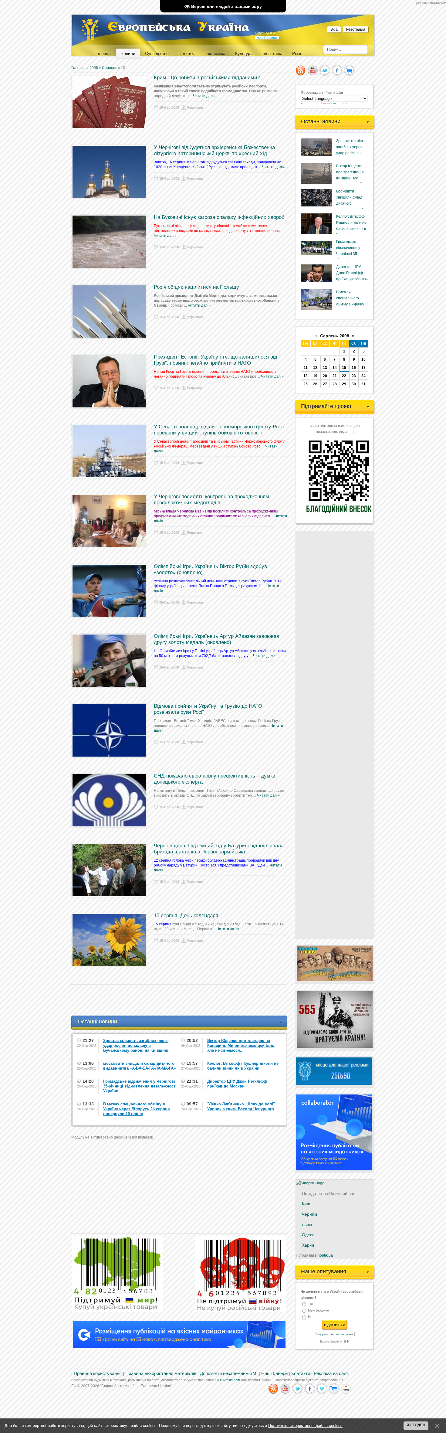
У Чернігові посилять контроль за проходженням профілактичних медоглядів (211, 499)
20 (325, 376)
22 (344, 376)
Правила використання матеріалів (160, 1373)
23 (354, 376)
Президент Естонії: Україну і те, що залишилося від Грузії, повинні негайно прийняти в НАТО (215, 360)
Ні (309, 1317)
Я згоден (416, 1425)
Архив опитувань (342, 1334)
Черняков (195, 107)
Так (310, 1304)
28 (335, 384)
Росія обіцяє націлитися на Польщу (196, 287)
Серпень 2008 (334, 335)
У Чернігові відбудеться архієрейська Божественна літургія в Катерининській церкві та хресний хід (214, 150)
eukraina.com (230, 1380)
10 (363, 359)
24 (363, 376)
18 (305, 376)
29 (344, 384)
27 (325, 384)
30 (354, 384)
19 (315, 376)
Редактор (194, 388)
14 (335, 368)
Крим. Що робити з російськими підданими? (207, 77)
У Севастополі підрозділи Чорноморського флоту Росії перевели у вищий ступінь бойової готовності (219, 430)
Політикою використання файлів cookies (305, 1425)
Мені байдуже (318, 1310)
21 (335, 376)
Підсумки (322, 1334)
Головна (78, 68)
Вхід (334, 29)
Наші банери (274, 1373)
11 (306, 368)
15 (344, 368)
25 (305, 384)
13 (325, 368)
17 (363, 368)
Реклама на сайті (331, 1373)
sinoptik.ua (324, 1255)
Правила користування (98, 1373)
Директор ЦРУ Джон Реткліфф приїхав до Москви (352, 273)
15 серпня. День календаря (186, 915)
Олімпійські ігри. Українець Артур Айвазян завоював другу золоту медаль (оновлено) (216, 639)
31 (363, 384)
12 (315, 368)
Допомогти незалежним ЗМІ (229, 1373)
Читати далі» (204, 96)
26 (315, 384)
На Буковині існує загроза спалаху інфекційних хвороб (219, 217)
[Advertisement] (181, 1000)
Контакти (300, 1373)
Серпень (109, 68)
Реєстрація (355, 29)
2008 (94, 68)
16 (354, 368)
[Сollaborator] (179, 1347)
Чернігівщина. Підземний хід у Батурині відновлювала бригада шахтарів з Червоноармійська (219, 849)
